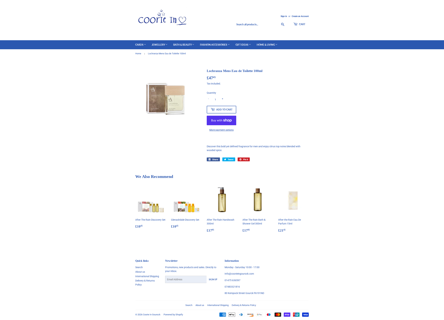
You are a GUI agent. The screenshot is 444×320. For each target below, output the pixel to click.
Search (139, 267)
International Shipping (147, 276)
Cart (301, 24)
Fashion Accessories (214, 44)
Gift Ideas (242, 44)
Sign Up (213, 279)
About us (140, 271)
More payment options (221, 130)
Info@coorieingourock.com (239, 273)
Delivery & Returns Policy (244, 305)
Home (138, 53)
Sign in (284, 16)
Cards (139, 44)
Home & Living (266, 44)
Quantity (211, 92)
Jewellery (158, 44)
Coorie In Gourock (151, 314)
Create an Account (300, 16)
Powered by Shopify (173, 314)
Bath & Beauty (182, 44)
